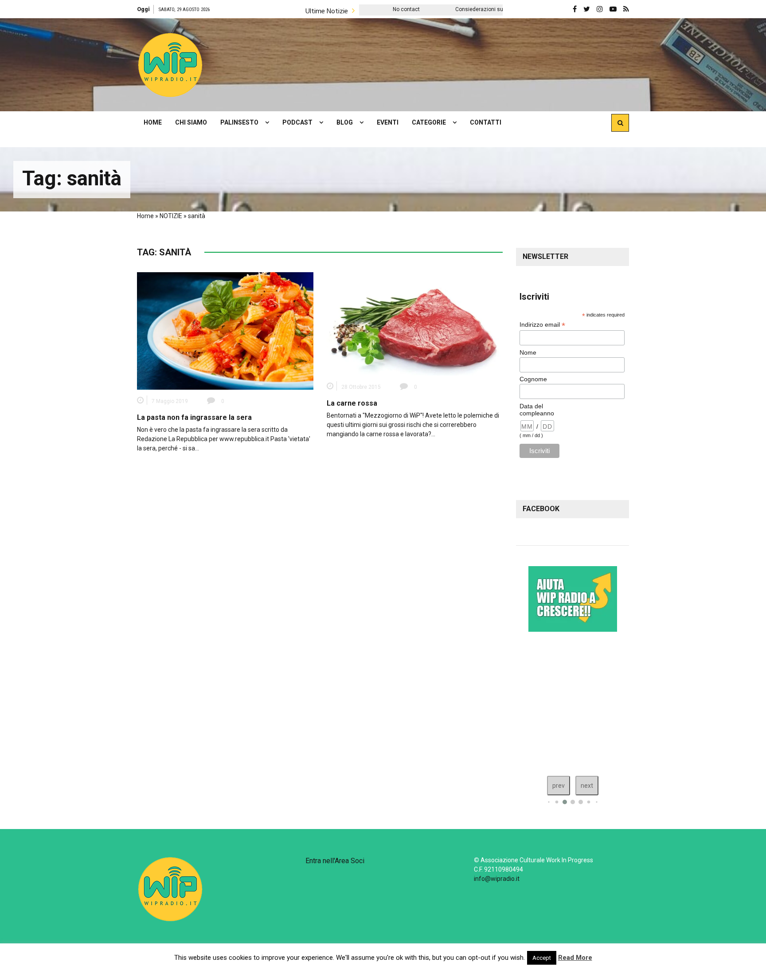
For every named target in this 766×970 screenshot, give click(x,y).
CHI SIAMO (191, 122)
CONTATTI (485, 122)
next (587, 785)
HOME (153, 122)
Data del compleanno (537, 410)
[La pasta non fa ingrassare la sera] (225, 330)
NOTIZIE (171, 215)
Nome (528, 352)
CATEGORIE (429, 122)
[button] (170, 64)
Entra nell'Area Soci (334, 861)
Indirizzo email (542, 325)
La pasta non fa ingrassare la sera (194, 417)
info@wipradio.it (497, 878)
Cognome (533, 379)
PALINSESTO (239, 122)
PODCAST (297, 122)
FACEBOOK (541, 509)
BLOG (344, 122)
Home (145, 215)
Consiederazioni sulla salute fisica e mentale (455, 9)
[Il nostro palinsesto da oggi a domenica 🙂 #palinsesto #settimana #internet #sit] (586, 701)
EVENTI (388, 122)
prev (558, 785)
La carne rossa (352, 403)
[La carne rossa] (415, 323)
